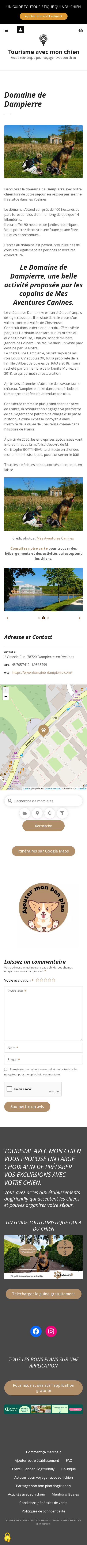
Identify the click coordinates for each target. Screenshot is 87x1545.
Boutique (68, 1469)
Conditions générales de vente (43, 1502)
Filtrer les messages (62, 813)
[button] (7, 618)
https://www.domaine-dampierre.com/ (42, 672)
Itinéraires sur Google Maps (43, 851)
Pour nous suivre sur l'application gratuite (43, 1388)
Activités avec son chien (26, 1494)
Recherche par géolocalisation (50, 813)
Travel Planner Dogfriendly (32, 1469)
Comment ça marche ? (43, 1452)
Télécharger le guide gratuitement (43, 1293)
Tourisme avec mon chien (43, 52)
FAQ (69, 1460)
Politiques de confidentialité (43, 1511)
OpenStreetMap (53, 788)
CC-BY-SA (80, 788)
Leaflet (26, 788)
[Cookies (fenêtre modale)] (7, 1537)
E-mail (11, 1060)
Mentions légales (65, 1494)
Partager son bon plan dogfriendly (43, 1486)
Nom (10, 1048)
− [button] (5, 696)
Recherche (43, 825)
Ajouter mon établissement (43, 16)
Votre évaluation (17, 980)
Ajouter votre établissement (37, 1460)
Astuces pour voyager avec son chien (43, 1477)
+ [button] (5, 690)
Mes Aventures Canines (42, 298)
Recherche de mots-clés (10, 800)
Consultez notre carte (29, 548)
